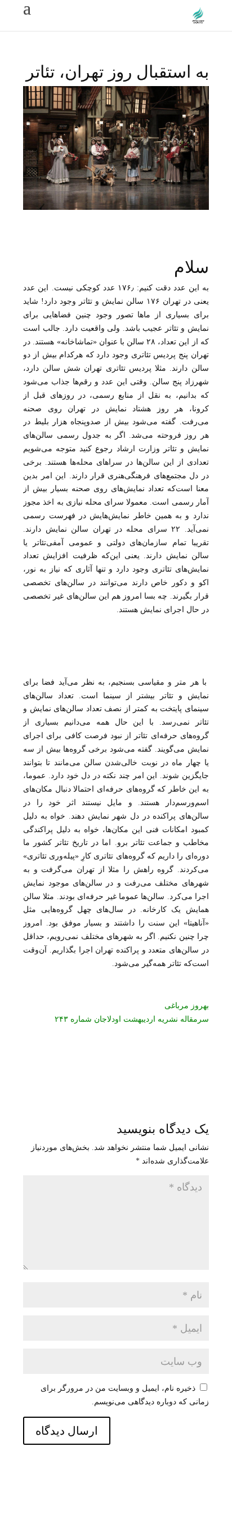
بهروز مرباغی (186, 1005)
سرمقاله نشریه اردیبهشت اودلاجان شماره (138, 1019)
